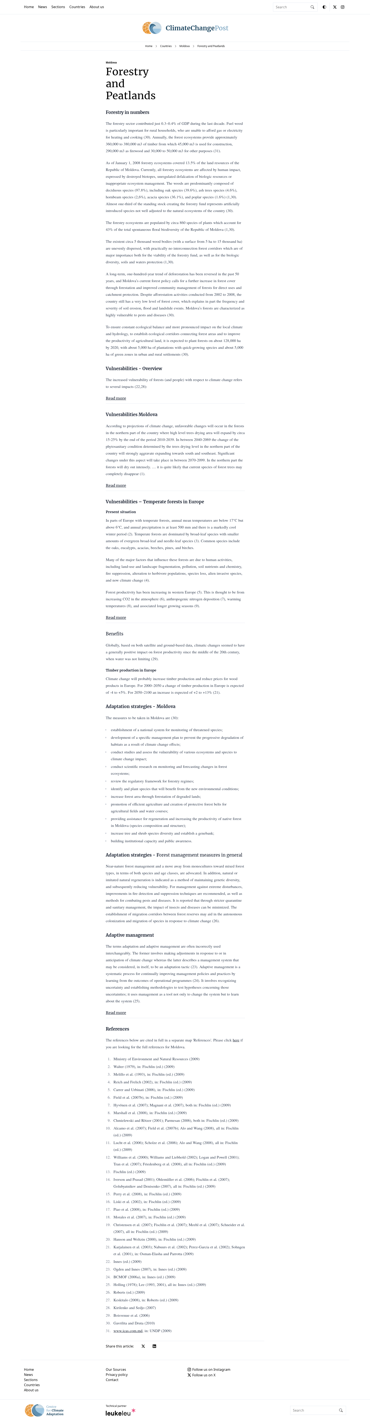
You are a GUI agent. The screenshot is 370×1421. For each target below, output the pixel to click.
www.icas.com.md (127, 1330)
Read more (116, 398)
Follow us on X (203, 1375)
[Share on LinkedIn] (154, 1346)
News (42, 6)
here (236, 1040)
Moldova (184, 46)
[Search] (312, 7)
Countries (77, 6)
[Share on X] (143, 1346)
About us (97, 6)
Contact (112, 1379)
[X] (334, 7)
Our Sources (116, 1369)
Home (29, 6)
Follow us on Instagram (211, 1369)
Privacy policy (117, 1374)
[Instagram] (342, 7)
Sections (58, 6)
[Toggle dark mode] (324, 7)
